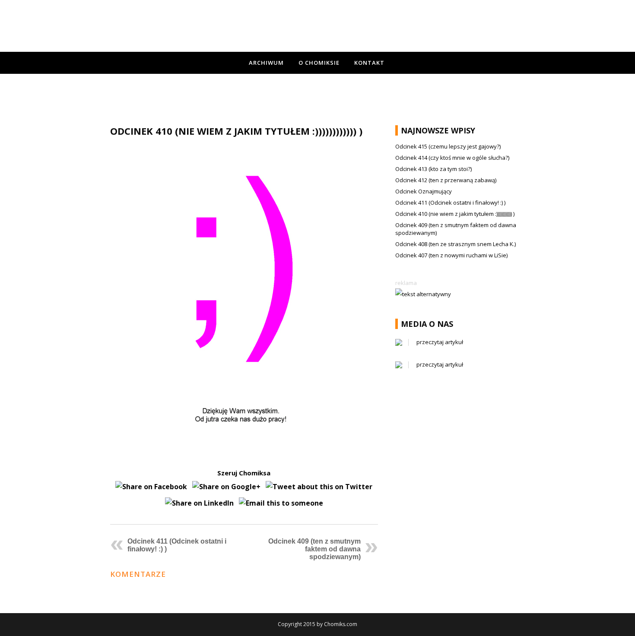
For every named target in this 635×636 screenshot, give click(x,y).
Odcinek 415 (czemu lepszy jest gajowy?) (448, 146)
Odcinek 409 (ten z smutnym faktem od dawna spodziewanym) (314, 549)
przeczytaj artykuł (439, 342)
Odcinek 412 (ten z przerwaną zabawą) (445, 180)
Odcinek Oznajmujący (423, 191)
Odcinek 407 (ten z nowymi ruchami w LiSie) (451, 255)
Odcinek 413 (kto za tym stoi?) (433, 169)
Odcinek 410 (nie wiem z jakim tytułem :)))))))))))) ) (454, 214)
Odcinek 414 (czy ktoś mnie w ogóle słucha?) (452, 157)
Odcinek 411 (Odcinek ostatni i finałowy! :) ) (450, 202)
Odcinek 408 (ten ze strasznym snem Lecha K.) (455, 244)
